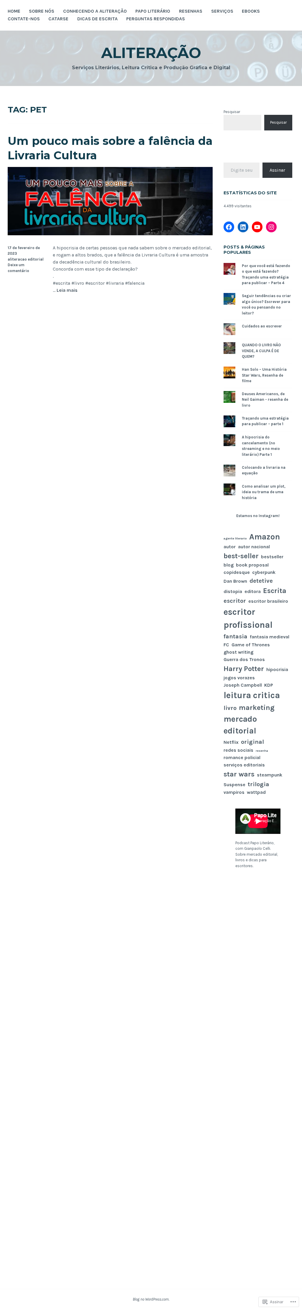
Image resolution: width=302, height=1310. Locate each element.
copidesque (237, 572)
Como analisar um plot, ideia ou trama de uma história (263, 492)
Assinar (277, 170)
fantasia (235, 636)
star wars (239, 774)
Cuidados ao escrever (262, 326)
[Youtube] (257, 227)
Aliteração (151, 53)
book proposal (252, 565)
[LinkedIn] (243, 227)
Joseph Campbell (243, 685)
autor (230, 546)
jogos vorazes (239, 677)
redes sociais (238, 750)
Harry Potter (244, 669)
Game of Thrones (251, 644)
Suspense (234, 784)
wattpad (256, 792)
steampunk (269, 775)
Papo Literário (152, 11)
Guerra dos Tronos (244, 659)
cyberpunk (263, 572)
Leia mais (67, 290)
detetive (261, 580)
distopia (233, 591)
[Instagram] (271, 227)
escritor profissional (248, 618)
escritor (235, 600)
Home (14, 11)
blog (229, 565)
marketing (257, 707)
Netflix (231, 742)
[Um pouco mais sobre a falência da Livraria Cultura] (110, 233)
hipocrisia (277, 669)
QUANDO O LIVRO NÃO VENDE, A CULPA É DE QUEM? (261, 351)
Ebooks (251, 11)
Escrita (274, 591)
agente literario (235, 538)
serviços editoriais (244, 765)
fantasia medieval (269, 637)
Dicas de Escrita (97, 18)
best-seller (241, 556)
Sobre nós (41, 11)
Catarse (58, 18)
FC (226, 644)
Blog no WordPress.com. (151, 1299)
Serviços (222, 11)
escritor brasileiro (268, 601)
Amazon (264, 536)
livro (230, 707)
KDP (268, 685)
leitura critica (252, 695)
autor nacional (254, 546)
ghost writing (238, 652)
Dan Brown (235, 581)
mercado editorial (240, 725)
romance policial (242, 757)
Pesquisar (232, 112)
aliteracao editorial (26, 259)
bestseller (272, 556)
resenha (262, 751)
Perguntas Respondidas (155, 18)
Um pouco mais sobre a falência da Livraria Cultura (110, 148)
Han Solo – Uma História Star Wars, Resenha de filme (264, 375)
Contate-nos (24, 18)
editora (252, 591)
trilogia (258, 784)
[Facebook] (229, 227)
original (252, 741)
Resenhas (190, 11)
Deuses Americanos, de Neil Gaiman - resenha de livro (265, 400)
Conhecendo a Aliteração (95, 11)
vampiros (234, 792)
